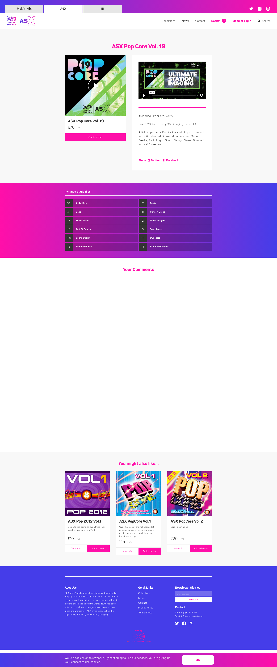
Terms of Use (145, 612)
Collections (168, 21)
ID (102, 8)
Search (266, 21)
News (185, 21)
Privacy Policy (145, 607)
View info (75, 548)
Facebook (172, 160)
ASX (63, 8)
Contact (200, 21)
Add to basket (95, 137)
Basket (218, 21)
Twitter (155, 160)
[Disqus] (138, 317)
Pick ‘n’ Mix (24, 8)
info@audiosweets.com (192, 616)
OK (198, 660)
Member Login (241, 21)
